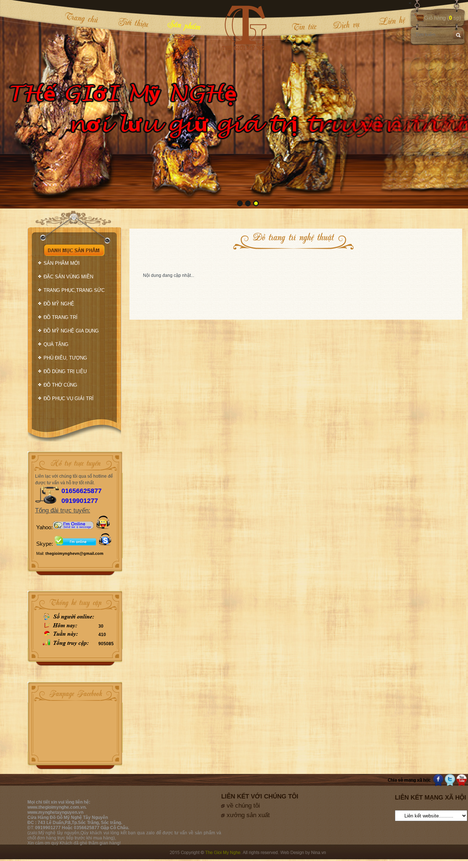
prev (20, 103)
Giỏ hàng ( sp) (442, 18)
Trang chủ (81, 17)
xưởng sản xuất (248, 815)
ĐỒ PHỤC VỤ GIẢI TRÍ (69, 398)
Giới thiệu (133, 22)
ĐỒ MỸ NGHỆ (59, 304)
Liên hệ (386, 21)
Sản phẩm (184, 24)
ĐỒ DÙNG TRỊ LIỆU (65, 371)
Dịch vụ (345, 24)
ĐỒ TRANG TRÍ (61, 317)
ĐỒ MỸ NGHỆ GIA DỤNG (71, 331)
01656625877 (81, 491)
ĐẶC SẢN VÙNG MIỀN (68, 276)
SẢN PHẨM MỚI (62, 263)
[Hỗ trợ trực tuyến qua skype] (105, 544)
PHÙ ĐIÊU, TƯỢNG (65, 358)
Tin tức (303, 26)
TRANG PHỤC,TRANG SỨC (74, 290)
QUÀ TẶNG (56, 344)
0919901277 (79, 500)
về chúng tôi (243, 805)
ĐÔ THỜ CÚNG (60, 385)
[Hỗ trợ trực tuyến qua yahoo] (73, 527)
